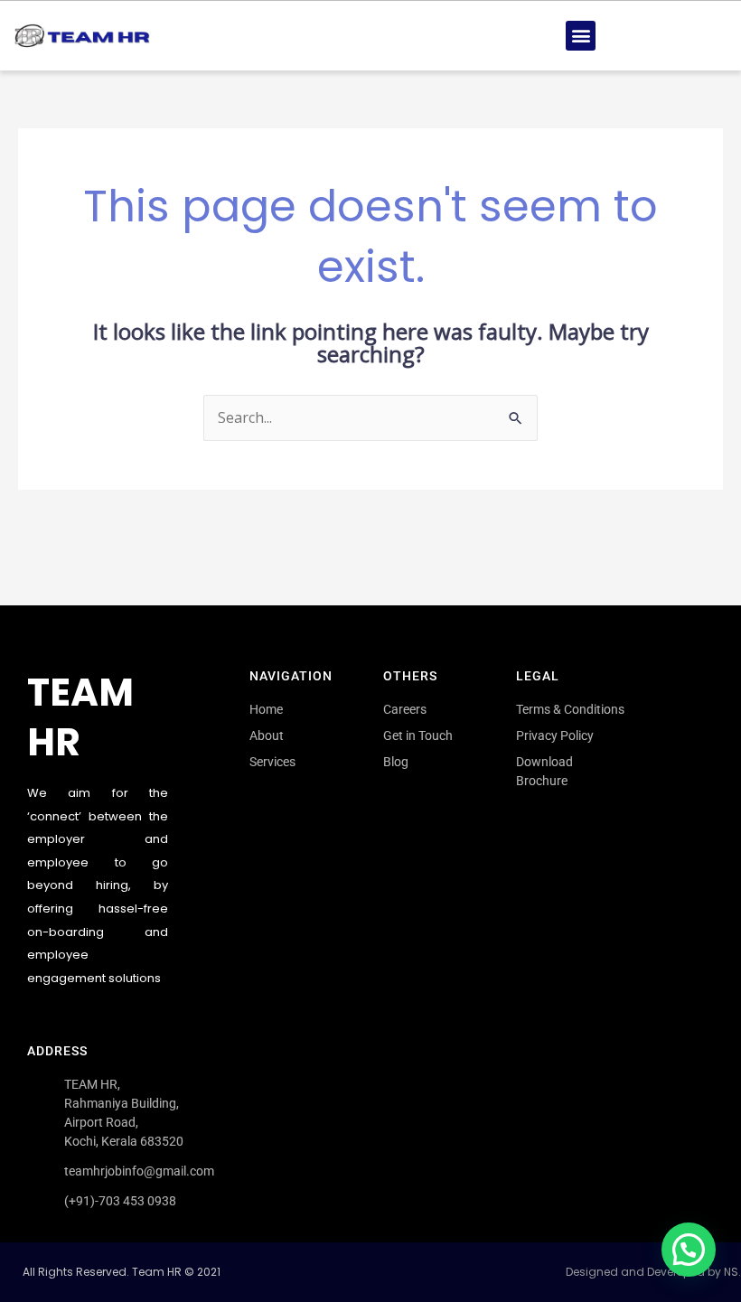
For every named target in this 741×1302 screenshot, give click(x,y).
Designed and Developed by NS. (653, 1271)
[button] (581, 36)
